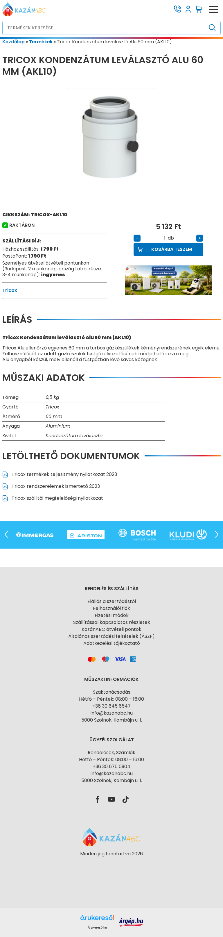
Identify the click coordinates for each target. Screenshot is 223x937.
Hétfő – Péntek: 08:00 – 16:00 (111, 699)
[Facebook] (97, 799)
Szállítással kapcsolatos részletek (111, 622)
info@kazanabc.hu (112, 713)
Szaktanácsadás (111, 692)
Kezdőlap (13, 41)
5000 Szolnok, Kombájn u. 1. (111, 720)
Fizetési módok (112, 615)
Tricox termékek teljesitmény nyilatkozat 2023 (63, 474)
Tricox (9, 290)
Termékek (41, 41)
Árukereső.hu (97, 927)
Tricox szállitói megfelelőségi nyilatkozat (56, 498)
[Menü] (214, 9)
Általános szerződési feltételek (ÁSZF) (111, 636)
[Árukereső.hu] (111, 864)
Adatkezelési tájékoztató (111, 643)
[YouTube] (111, 799)
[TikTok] (125, 799)
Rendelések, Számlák (111, 752)
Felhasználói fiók (111, 608)
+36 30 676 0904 (111, 766)
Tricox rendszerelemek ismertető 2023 (55, 486)
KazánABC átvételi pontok (111, 629)
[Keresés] (212, 28)
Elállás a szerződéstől (111, 601)
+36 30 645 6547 (111, 706)
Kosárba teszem (171, 249)
